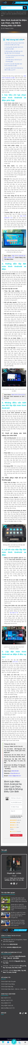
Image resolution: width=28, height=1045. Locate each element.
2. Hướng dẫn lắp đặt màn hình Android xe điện (13, 48)
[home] (4, 2)
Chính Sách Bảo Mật (7, 986)
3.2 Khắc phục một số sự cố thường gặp (14, 60)
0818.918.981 (15, 771)
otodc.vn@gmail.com (14, 775)
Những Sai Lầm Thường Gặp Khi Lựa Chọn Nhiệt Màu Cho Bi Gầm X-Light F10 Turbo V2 (18, 923)
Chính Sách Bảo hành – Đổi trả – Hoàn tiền (13, 989)
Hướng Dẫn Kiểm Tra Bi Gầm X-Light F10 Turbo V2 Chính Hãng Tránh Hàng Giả (19, 899)
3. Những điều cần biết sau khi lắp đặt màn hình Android (13, 52)
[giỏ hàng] (3, 1042)
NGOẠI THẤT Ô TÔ (7, 1000)
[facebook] (20, 1013)
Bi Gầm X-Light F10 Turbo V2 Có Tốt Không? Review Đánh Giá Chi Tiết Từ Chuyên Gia (18, 915)
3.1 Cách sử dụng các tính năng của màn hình (15, 56)
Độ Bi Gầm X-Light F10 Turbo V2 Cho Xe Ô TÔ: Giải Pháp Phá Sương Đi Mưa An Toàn (19, 907)
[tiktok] (23, 1013)
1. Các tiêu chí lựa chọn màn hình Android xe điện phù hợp (14, 43)
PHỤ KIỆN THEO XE (7, 1005)
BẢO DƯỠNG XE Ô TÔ (7, 1008)
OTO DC (15, 661)
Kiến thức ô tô (11, 12)
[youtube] (25, 1013)
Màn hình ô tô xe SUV (18, 394)
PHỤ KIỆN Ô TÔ (6, 1003)
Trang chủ (3, 12)
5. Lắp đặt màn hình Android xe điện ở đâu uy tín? (13, 69)
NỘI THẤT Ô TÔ (6, 998)
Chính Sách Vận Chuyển (8, 981)
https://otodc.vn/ (15, 773)
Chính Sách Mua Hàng (8, 984)
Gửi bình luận (16, 835)
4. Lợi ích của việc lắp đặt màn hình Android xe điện (13, 64)
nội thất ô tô (14, 612)
